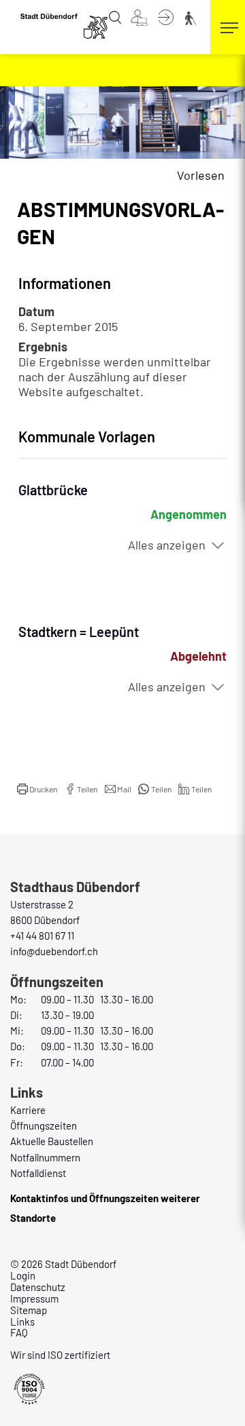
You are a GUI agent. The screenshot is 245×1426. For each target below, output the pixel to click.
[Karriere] (139, 16)
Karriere (28, 1110)
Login (22, 1275)
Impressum (34, 1298)
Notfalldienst (38, 1173)
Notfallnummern (45, 1157)
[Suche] (115, 16)
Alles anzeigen (167, 544)
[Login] (166, 16)
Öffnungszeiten (43, 1125)
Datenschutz (37, 1287)
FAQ (19, 1332)
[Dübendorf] (64, 25)
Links (22, 1321)
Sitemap (28, 1310)
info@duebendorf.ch (54, 951)
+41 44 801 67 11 (42, 935)
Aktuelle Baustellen (51, 1141)
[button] (37, 789)
